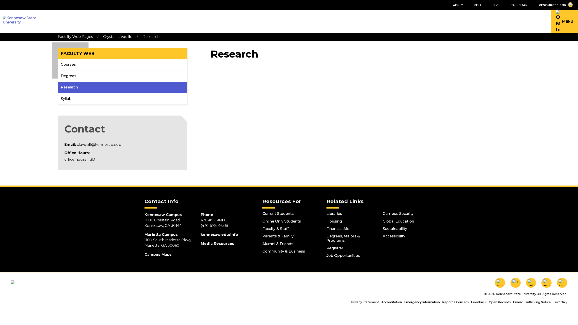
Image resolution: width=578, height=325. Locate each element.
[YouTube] (562, 283)
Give (496, 5)
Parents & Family (278, 236)
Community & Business (283, 251)
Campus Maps (158, 254)
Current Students (278, 213)
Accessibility (394, 236)
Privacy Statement (365, 302)
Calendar (518, 5)
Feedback (479, 302)
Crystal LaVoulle (117, 37)
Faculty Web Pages (75, 37)
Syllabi (66, 99)
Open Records (500, 302)
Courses (68, 64)
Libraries (334, 213)
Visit (478, 5)
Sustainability (395, 229)
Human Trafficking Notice (532, 302)
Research (69, 87)
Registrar (334, 248)
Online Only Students (281, 221)
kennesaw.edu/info (219, 234)
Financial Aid (338, 229)
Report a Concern (455, 302)
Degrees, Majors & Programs (343, 238)
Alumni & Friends (277, 244)
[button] (564, 21)
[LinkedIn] (531, 283)
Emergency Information (422, 302)
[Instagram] (546, 283)
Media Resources (217, 243)
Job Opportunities (343, 255)
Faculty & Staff (275, 229)
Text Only (560, 302)
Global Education (398, 221)
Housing (334, 221)
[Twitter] (515, 283)
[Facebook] (500, 283)
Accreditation (391, 302)
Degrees (68, 76)
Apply (458, 5)
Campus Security (398, 213)
